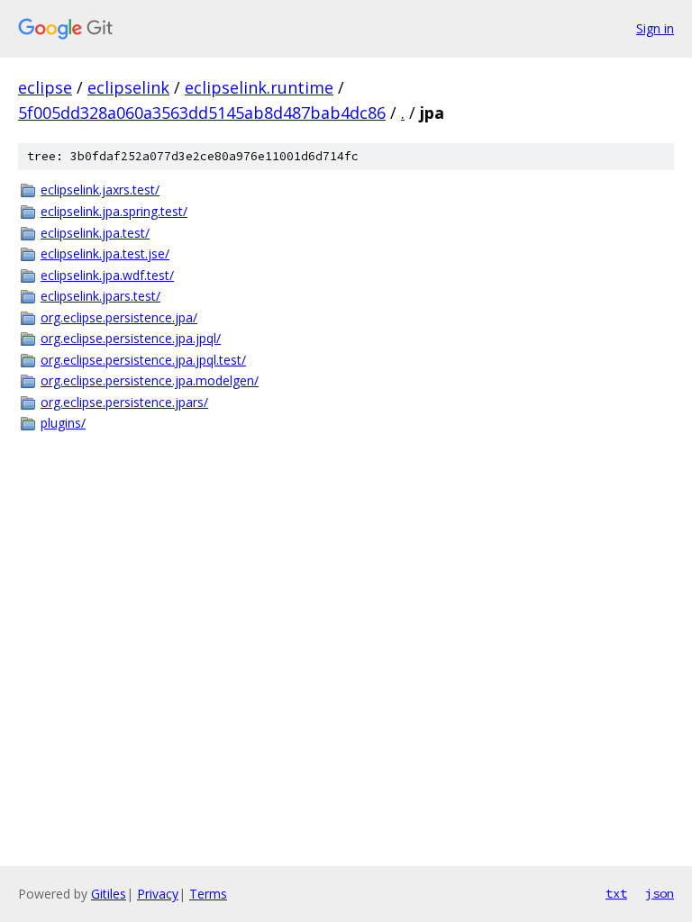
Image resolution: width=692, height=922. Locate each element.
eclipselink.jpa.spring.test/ (114, 211)
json (659, 893)
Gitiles (108, 893)
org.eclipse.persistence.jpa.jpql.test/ (143, 359)
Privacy (157, 893)
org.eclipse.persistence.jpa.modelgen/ (150, 380)
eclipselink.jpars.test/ (100, 295)
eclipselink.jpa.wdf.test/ (107, 275)
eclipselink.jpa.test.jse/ (105, 253)
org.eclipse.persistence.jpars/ (124, 402)
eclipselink (128, 87)
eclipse (45, 87)
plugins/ (63, 422)
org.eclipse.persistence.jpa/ (119, 317)
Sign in (655, 28)
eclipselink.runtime (259, 87)
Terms (208, 893)
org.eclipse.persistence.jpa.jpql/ (131, 338)
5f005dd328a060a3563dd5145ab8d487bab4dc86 (202, 112)
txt (616, 893)
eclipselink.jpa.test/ (95, 232)
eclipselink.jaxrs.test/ (100, 189)
